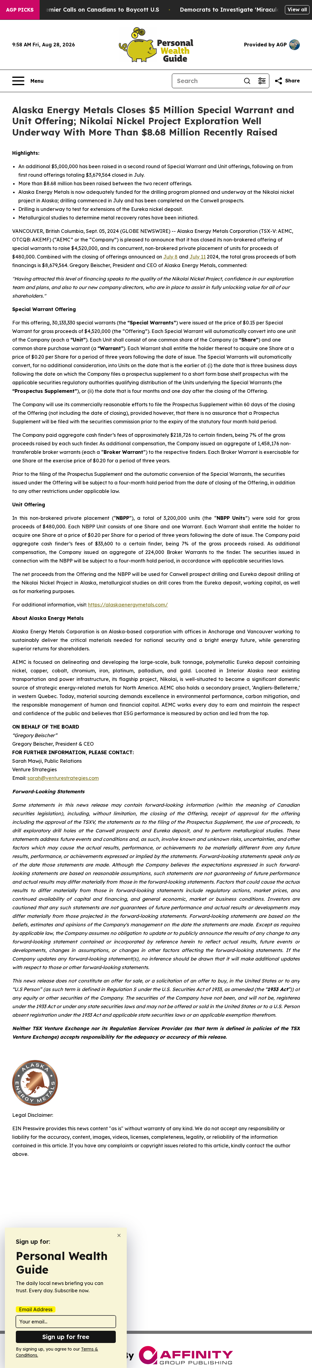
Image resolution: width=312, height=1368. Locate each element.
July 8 (170, 257)
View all (297, 9)
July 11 (198, 257)
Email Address (35, 1309)
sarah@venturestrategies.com (63, 778)
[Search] (247, 81)
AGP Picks (20, 10)
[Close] (119, 1235)
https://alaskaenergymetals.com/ (128, 605)
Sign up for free (65, 1337)
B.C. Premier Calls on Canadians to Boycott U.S (93, 9)
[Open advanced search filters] (261, 81)
